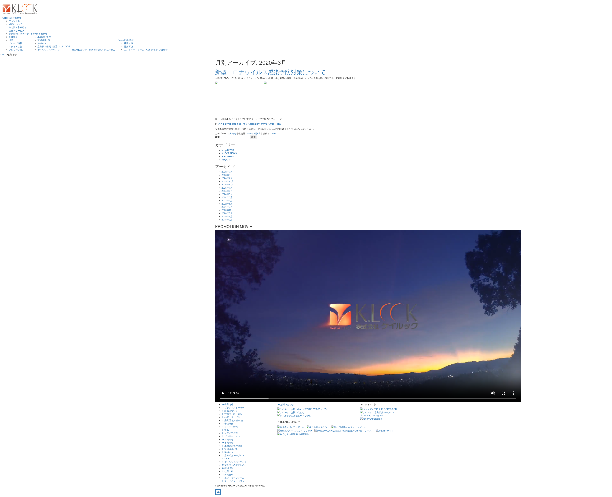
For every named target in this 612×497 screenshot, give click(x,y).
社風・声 (128, 43)
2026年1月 (227, 178)
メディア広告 (15, 46)
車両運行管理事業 (233, 445)
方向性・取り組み (18, 27)
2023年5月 (227, 200)
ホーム (3, 54)
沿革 (11, 40)
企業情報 (228, 404)
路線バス (41, 43)
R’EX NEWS (228, 156)
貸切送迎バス (44, 40)
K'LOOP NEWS (229, 153)
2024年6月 (227, 194)
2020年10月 (228, 210)
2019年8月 (227, 216)
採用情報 (228, 468)
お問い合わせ (287, 404)
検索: (217, 137)
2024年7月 (227, 190)
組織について (15, 24)
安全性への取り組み (234, 464)
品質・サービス (16, 30)
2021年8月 (227, 206)
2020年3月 (227, 213)
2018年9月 (227, 219)
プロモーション (16, 49)
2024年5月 (227, 197)
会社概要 (13, 36)
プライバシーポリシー (235, 480)
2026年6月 (227, 174)
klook (273, 133)
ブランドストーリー (19, 20)
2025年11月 (228, 184)
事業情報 (228, 442)
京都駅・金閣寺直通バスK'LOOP (53, 46)
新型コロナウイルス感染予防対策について (270, 72)
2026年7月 (227, 171)
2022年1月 (227, 203)
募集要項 (128, 46)
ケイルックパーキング (48, 49)
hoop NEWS (228, 150)
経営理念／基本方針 (19, 33)
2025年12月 (228, 181)
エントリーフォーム (134, 49)
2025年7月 (227, 187)
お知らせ (232, 133)
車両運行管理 (44, 36)
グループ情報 (15, 43)
